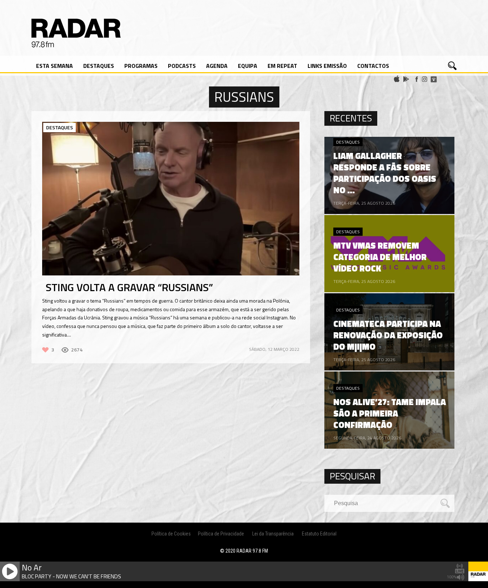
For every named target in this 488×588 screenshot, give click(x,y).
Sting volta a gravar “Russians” (129, 287)
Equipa (247, 65)
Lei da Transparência (273, 534)
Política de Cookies (171, 534)
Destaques (98, 65)
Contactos (373, 65)
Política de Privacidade (221, 534)
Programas (141, 65)
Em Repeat (282, 65)
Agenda (217, 65)
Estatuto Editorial (319, 534)
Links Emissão (327, 65)
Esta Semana (54, 65)
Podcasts (182, 65)
